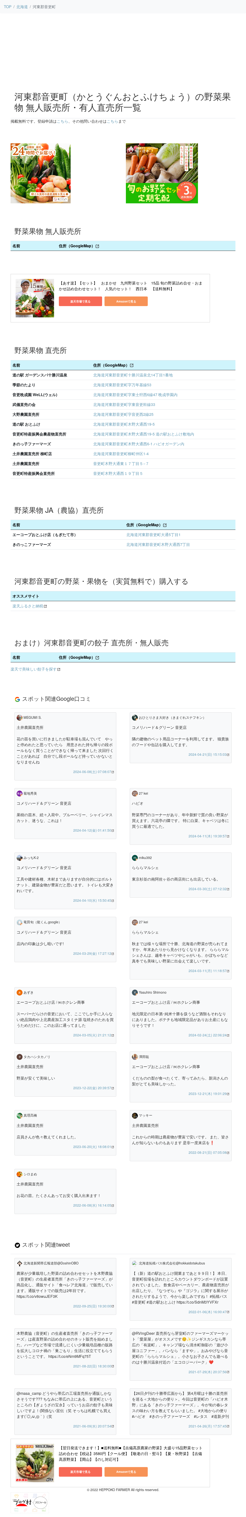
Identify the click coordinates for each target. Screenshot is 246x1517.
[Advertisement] (123, 51)
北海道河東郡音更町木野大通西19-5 (124, 424)
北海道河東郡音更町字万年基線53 (122, 384)
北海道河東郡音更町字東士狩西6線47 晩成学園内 (135, 394)
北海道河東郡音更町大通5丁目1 (153, 534)
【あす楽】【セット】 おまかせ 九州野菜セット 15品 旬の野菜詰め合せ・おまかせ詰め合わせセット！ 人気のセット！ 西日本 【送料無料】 (131, 285)
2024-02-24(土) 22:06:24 (208, 1035)
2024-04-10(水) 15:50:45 (92, 900)
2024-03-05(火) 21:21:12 (92, 1035)
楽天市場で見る (80, 301)
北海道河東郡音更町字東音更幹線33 (124, 404)
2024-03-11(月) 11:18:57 (208, 970)
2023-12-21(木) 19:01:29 (208, 1093)
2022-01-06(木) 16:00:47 (208, 1311)
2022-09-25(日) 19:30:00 (92, 1306)
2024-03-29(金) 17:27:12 (92, 953)
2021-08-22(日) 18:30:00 (92, 1366)
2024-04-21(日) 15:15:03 (208, 754)
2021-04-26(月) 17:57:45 (208, 1426)
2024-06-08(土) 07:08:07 (92, 771)
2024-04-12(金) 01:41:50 (92, 830)
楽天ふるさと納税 (27, 606)
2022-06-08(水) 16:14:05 (92, 1205)
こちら (62, 121)
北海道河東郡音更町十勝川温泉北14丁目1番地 (133, 375)
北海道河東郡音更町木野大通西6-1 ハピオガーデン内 (138, 444)
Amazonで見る (126, 301)
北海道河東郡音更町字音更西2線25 (123, 414)
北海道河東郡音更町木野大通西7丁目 (158, 544)
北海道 (22, 6)
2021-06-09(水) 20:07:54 (92, 1426)
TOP (8, 6)
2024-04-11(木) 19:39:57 (208, 836)
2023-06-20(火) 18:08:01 (92, 1146)
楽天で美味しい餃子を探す (34, 669)
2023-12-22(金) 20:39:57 (92, 1087)
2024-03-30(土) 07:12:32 (208, 888)
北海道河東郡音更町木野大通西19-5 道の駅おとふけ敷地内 (143, 434)
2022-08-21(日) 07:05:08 (208, 1152)
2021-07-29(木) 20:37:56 (208, 1371)
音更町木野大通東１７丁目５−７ (121, 463)
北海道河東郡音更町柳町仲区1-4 (121, 453)
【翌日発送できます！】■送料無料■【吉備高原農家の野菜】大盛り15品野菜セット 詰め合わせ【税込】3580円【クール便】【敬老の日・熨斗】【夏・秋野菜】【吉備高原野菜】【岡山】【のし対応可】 (131, 1453)
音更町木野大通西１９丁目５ (118, 473)
